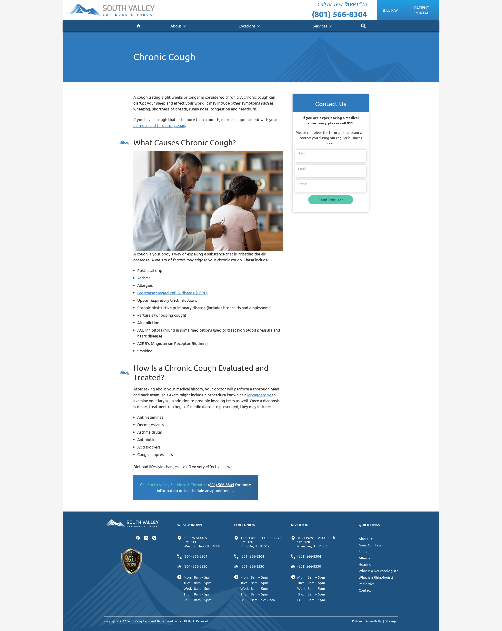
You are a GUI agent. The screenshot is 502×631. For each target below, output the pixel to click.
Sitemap (391, 621)
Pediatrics (366, 584)
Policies (357, 621)
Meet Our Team (371, 545)
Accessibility (374, 621)
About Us (366, 538)
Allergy (364, 558)
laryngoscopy (259, 394)
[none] (178, 25)
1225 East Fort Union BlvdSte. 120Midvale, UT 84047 (261, 541)
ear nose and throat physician (159, 125)
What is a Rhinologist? (376, 577)
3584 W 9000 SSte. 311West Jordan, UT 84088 (202, 541)
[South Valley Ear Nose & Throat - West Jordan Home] (110, 10)
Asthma (144, 277)
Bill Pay (390, 10)
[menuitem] (138, 25)
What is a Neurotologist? (378, 571)
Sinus (363, 551)
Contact (365, 590)
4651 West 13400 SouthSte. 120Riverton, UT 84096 (316, 541)
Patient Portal (421, 10)
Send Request (330, 199)
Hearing (365, 564)
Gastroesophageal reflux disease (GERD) (172, 292)
